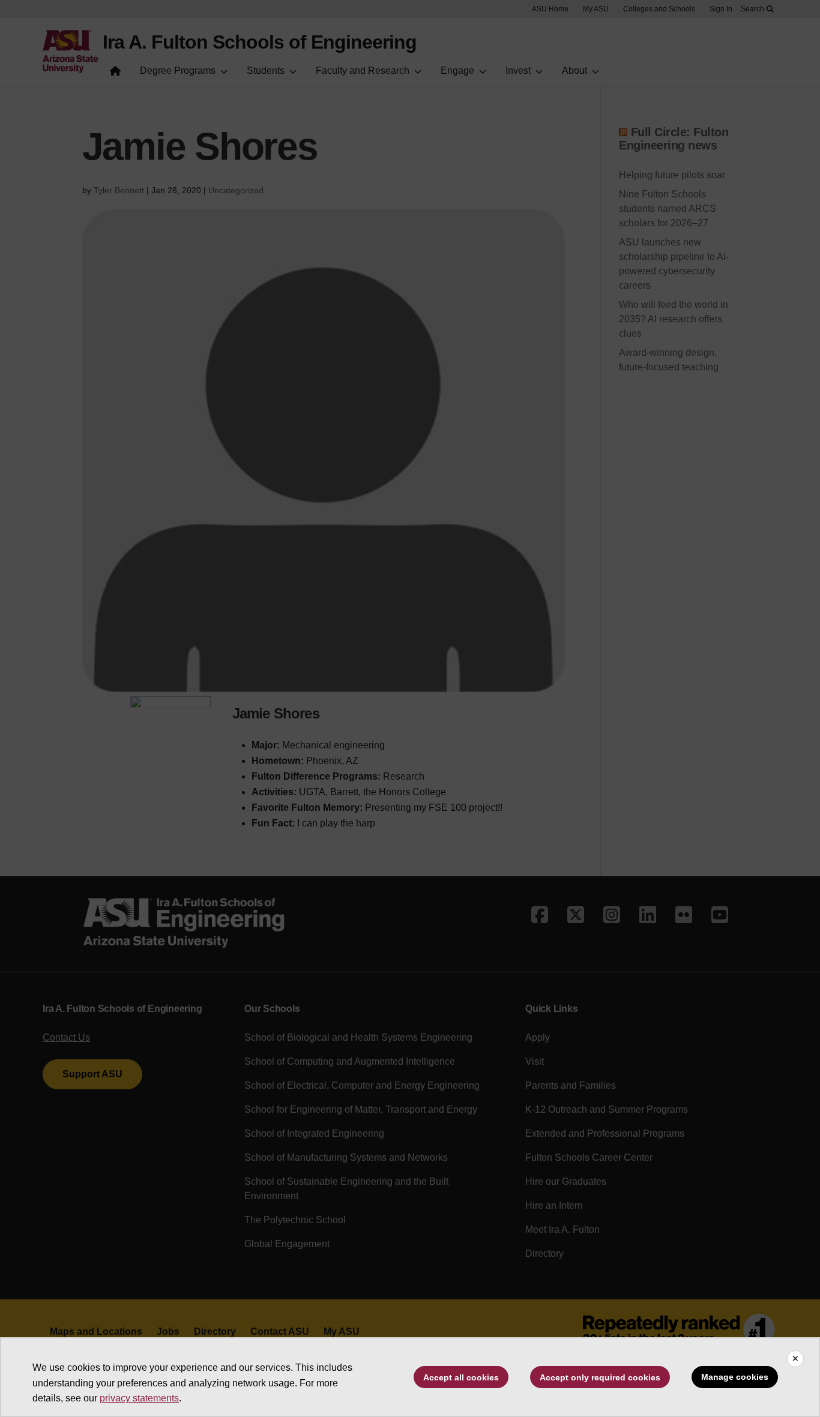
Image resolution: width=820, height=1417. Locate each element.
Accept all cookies (461, 1377)
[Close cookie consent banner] (795, 1358)
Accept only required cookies (600, 1377)
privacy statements (139, 1398)
